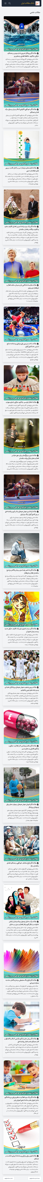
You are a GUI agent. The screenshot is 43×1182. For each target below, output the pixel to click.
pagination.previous (35, 1178)
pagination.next (9, 1178)
